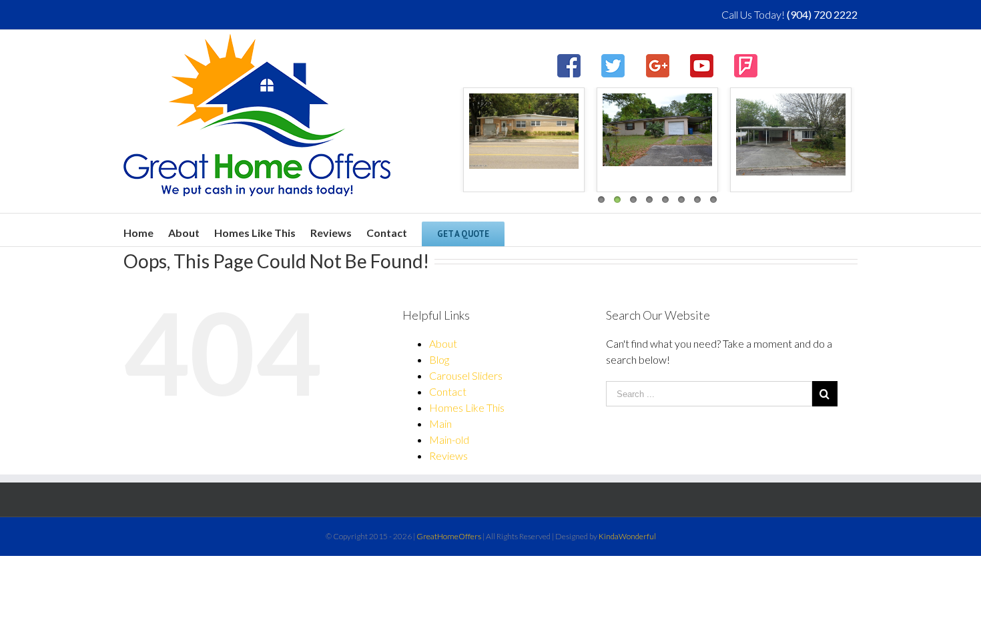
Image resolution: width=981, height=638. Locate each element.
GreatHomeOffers (448, 536)
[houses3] (524, 131)
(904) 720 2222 (822, 14)
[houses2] (657, 129)
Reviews (448, 455)
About (443, 343)
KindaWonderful (627, 536)
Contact (447, 391)
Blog (439, 359)
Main (440, 423)
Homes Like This (467, 407)
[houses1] (791, 134)
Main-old (449, 439)
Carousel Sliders (466, 375)
